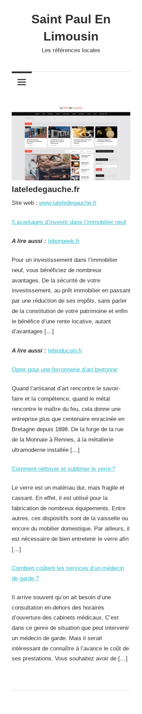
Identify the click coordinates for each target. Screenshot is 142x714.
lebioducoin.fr (65, 350)
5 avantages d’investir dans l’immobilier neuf (69, 222)
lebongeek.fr (64, 241)
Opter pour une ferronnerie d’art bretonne (64, 369)
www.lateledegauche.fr (68, 203)
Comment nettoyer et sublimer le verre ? (63, 469)
